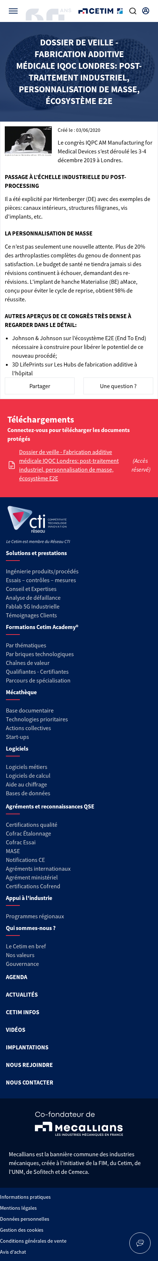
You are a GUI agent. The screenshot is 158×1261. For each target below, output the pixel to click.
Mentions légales (18, 1208)
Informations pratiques (25, 1197)
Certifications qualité (31, 824)
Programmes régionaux (35, 916)
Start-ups (17, 736)
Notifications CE (25, 859)
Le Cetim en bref (26, 946)
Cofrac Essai (21, 842)
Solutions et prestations (36, 553)
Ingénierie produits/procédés (42, 571)
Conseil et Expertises (31, 588)
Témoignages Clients (31, 615)
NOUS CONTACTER (29, 1082)
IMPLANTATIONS (27, 1047)
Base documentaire (30, 710)
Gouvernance (22, 963)
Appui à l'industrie (29, 897)
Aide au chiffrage (26, 784)
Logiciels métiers (26, 766)
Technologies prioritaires (37, 719)
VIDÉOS (15, 1029)
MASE (13, 851)
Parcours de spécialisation (38, 680)
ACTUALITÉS (22, 994)
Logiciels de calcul (28, 775)
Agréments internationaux (38, 868)
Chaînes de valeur (28, 662)
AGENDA (16, 977)
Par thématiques (26, 645)
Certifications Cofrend (33, 886)
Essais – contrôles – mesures (41, 580)
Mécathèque (21, 692)
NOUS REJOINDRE (29, 1064)
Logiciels (17, 748)
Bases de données (28, 793)
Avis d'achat (13, 1252)
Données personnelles (24, 1219)
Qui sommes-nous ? (30, 927)
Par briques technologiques (40, 654)
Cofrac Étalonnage (28, 833)
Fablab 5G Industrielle (33, 606)
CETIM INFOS (22, 1012)
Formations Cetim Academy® (42, 626)
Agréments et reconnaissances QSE (50, 806)
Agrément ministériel (32, 877)
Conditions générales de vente (33, 1241)
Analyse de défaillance (33, 597)
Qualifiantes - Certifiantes (37, 671)
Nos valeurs (20, 955)
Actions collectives (28, 728)
